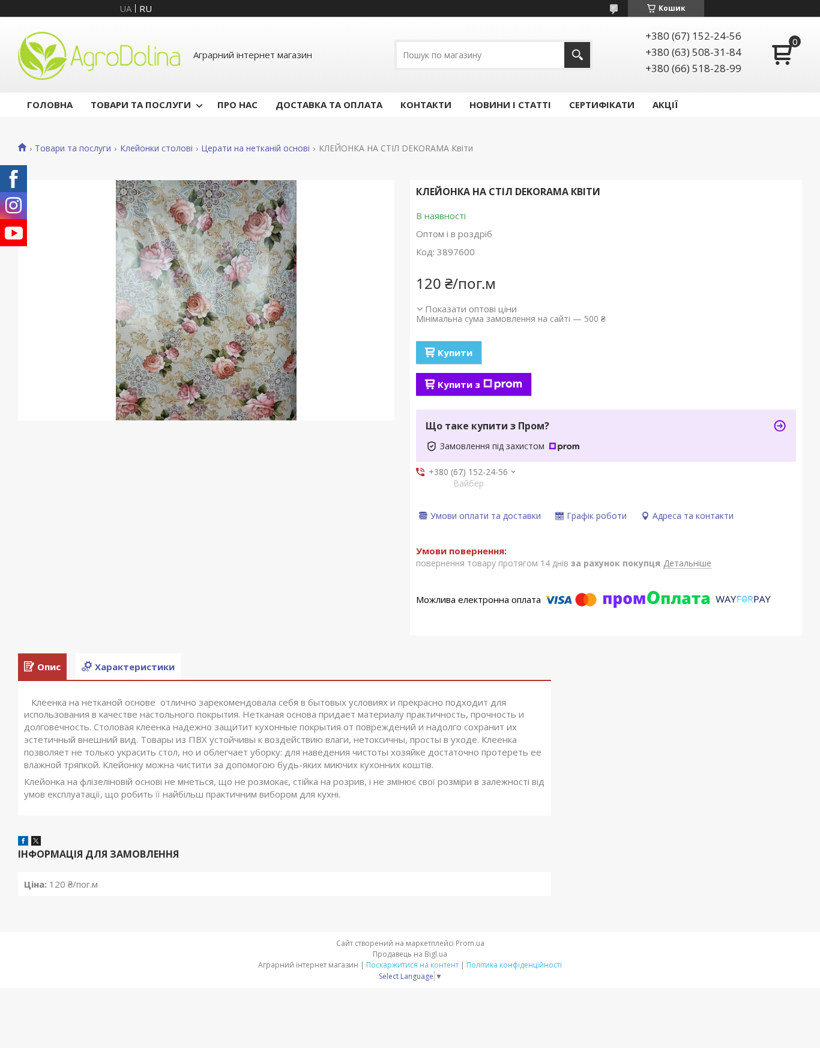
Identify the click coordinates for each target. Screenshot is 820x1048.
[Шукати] (577, 55)
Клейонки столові (156, 148)
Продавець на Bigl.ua (410, 954)
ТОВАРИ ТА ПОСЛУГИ (141, 104)
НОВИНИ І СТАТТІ (510, 104)
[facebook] (23, 842)
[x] (36, 842)
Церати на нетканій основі (255, 148)
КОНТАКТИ (425, 104)
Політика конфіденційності (514, 965)
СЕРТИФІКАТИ (602, 104)
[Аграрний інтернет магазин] (99, 54)
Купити (455, 353)
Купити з (459, 384)
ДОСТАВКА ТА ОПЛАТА (329, 104)
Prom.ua (470, 943)
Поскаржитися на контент (412, 965)
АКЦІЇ (665, 104)
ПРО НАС (237, 104)
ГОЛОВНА (50, 104)
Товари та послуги (73, 148)
